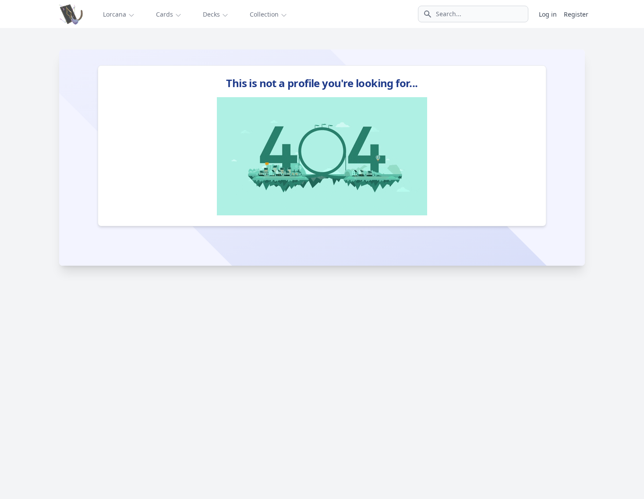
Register (576, 14)
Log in (548, 14)
